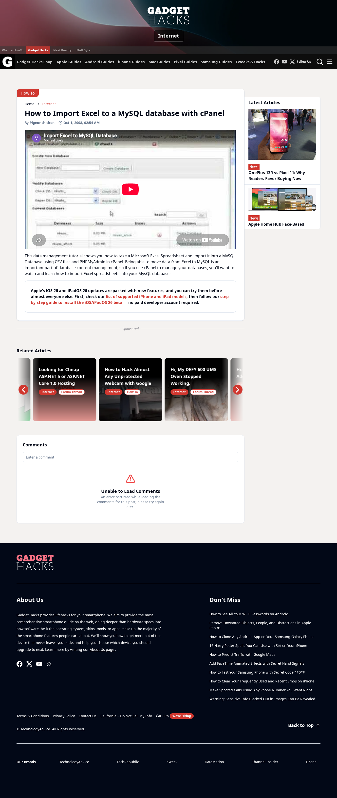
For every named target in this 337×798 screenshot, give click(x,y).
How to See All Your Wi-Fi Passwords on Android (248, 614)
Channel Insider (265, 761)
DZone (311, 761)
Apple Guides (68, 61)
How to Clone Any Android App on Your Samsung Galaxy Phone (261, 636)
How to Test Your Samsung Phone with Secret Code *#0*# (257, 672)
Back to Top (301, 725)
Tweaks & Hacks (250, 61)
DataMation (214, 761)
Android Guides (99, 61)
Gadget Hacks (38, 50)
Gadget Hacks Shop (35, 61)
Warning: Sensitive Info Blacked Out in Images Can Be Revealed (262, 699)
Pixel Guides (185, 61)
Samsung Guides (216, 61)
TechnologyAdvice (74, 761)
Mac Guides (159, 61)
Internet (168, 35)
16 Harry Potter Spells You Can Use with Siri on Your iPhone (258, 645)
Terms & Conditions (33, 716)
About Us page (102, 649)
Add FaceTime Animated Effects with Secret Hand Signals (256, 663)
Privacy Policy (64, 716)
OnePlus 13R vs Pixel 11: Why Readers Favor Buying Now (276, 175)
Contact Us (87, 716)
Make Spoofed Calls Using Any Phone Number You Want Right (260, 690)
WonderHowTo (12, 50)
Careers (173, 715)
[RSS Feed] (49, 664)
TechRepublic (128, 761)
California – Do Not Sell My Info (126, 716)
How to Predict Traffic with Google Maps (242, 654)
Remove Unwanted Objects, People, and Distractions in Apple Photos (260, 625)
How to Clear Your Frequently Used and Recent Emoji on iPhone (261, 681)
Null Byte (83, 50)
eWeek (172, 761)
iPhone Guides (131, 61)
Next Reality (62, 50)
